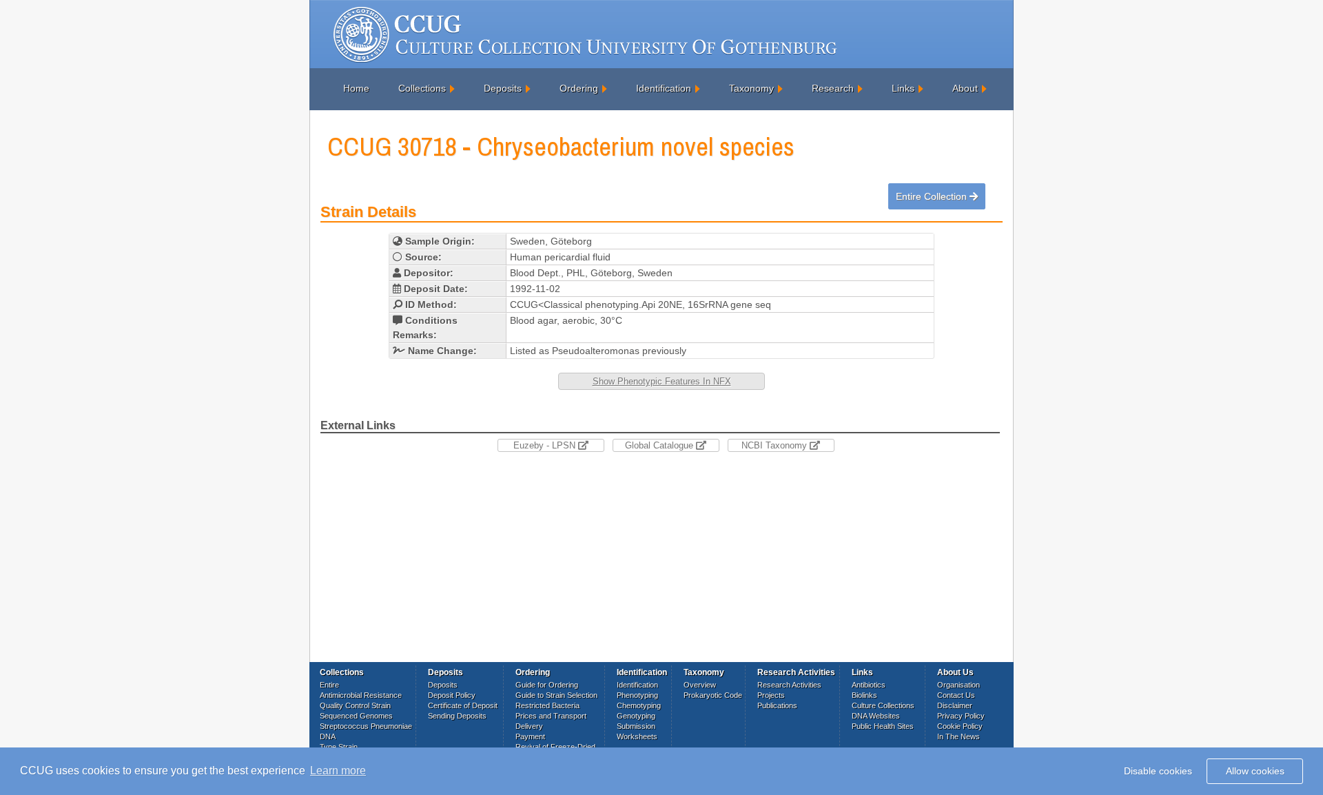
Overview (700, 685)
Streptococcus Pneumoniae (366, 726)
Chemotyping (639, 705)
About (965, 88)
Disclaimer (954, 705)
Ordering (579, 88)
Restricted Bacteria (547, 705)
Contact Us (956, 695)
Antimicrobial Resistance (361, 695)
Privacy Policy (961, 716)
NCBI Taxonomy (775, 445)
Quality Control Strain (355, 705)
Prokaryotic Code (713, 695)
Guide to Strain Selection (556, 695)
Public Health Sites (883, 726)
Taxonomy (751, 88)
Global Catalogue (660, 445)
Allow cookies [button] (1255, 770)
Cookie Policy (960, 726)
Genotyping (636, 716)
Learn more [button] (338, 770)
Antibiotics (868, 685)
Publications (777, 705)
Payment (530, 736)
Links (903, 88)
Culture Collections (883, 705)
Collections (422, 88)
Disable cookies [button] (1158, 770)
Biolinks (864, 695)
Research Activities (789, 685)
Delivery (529, 726)
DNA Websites (876, 716)
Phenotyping (637, 695)
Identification (663, 88)
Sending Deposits (457, 716)
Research (833, 88)
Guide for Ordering (546, 685)
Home (356, 88)
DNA (328, 736)
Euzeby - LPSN (545, 445)
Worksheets (637, 736)
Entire (329, 685)
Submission (636, 726)
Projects (771, 695)
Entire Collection (933, 196)
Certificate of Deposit (463, 705)
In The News (958, 736)
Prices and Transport (550, 716)
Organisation (958, 685)
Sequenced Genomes (356, 716)
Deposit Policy (451, 695)
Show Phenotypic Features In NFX (662, 381)
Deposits (503, 88)
